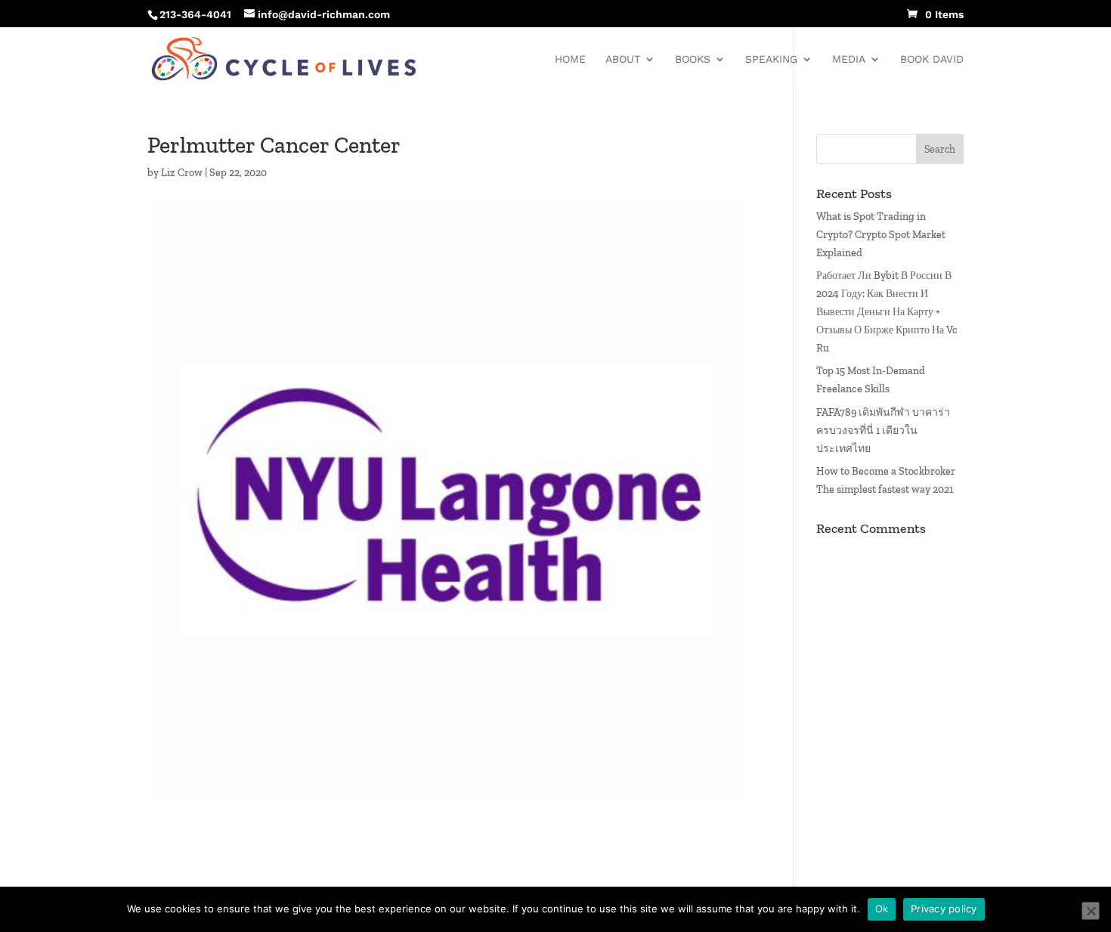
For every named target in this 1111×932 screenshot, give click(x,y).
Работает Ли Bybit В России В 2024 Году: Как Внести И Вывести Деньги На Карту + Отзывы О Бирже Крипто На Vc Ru (887, 311)
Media (848, 59)
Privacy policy (944, 909)
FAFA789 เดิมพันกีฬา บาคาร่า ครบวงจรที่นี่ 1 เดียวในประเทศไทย (883, 430)
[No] (1091, 911)
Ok (882, 909)
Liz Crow (182, 172)
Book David (932, 59)
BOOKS (692, 59)
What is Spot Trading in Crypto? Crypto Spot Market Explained (880, 234)
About (622, 59)
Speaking (771, 59)
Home (570, 59)
